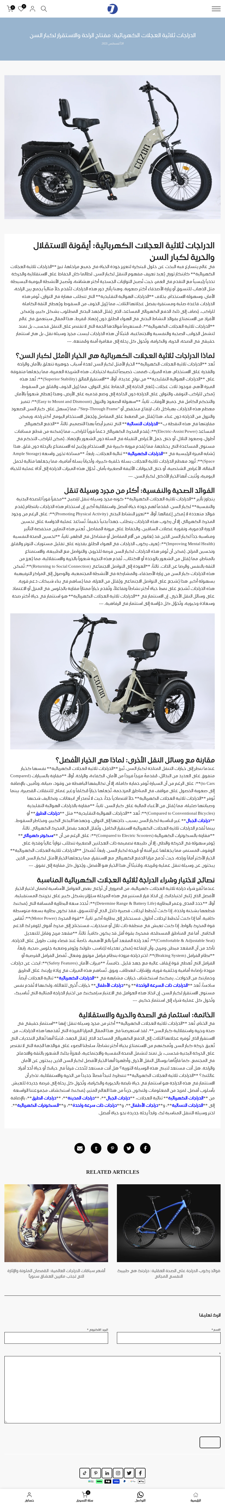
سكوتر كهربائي (38, 835)
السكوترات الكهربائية (38, 1105)
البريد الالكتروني (97, 1329)
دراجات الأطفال (109, 985)
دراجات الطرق (47, 813)
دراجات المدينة (81, 1098)
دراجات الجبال (198, 820)
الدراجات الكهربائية (145, 453)
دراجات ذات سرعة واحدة (95, 1105)
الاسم (216, 1329)
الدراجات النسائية (142, 423)
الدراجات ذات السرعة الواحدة (162, 985)
